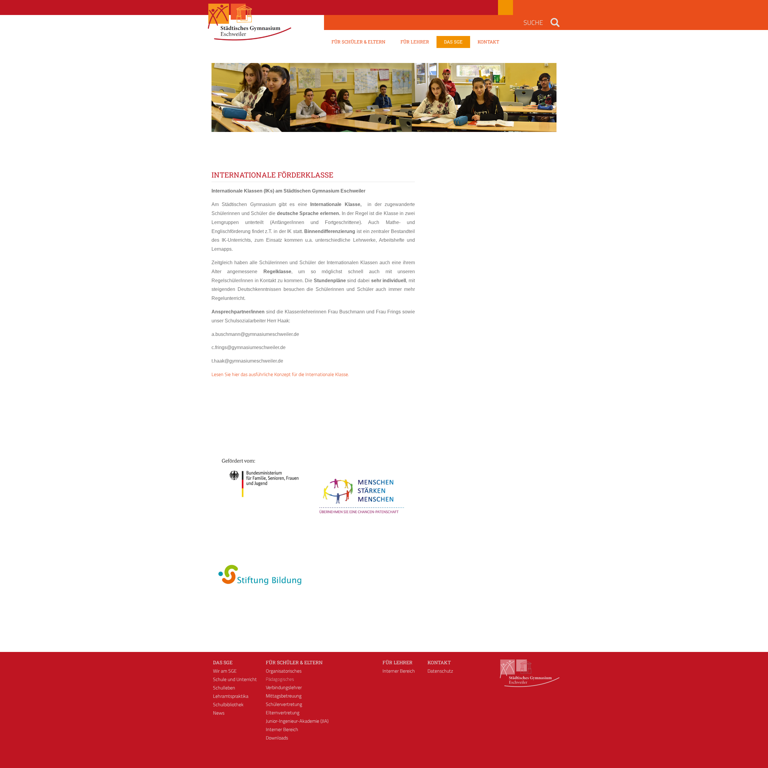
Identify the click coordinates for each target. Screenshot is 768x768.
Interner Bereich (282, 729)
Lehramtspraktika (230, 696)
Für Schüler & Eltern (294, 662)
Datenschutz (440, 670)
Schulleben (224, 687)
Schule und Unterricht (235, 679)
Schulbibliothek (228, 704)
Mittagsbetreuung (284, 695)
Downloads (277, 737)
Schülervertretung (284, 704)
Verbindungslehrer (284, 687)
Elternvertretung (282, 712)
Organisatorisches (284, 670)
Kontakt (439, 662)
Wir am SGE (225, 670)
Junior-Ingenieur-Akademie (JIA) (297, 721)
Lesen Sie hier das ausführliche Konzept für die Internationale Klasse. (280, 374)
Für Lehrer (397, 662)
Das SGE (222, 662)
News (218, 712)
